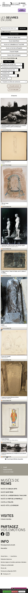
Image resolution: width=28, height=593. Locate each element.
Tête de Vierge (4, 203)
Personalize (22, 591)
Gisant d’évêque (5, 439)
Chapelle (14, 51)
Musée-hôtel (14, 55)
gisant (2, 325)
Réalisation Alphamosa (6, 559)
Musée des (14, 37)
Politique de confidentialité (7, 565)
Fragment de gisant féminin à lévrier (10, 397)
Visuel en (9, 58)
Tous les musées (14, 34)
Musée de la (14, 44)
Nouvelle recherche (14, 86)
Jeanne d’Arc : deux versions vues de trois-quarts (13, 245)
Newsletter (4, 548)
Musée (22, 10)
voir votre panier (15, 89)
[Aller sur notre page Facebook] (2, 534)
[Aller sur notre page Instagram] (7, 534)
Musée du (14, 48)
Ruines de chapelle (6, 356)
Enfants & (6, 519)
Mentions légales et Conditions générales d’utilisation (13, 562)
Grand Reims (14, 556)
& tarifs (8, 545)
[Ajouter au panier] (26, 99)
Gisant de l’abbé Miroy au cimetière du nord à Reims (13, 453)
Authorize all (7, 591)
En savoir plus (24, 5)
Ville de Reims (4, 556)
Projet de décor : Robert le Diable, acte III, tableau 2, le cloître (13, 272)
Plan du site (3, 568)
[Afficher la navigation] (4, 3)
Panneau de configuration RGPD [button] (8, 571)
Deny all (15, 591)
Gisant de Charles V (6, 161)
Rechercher (23, 28)
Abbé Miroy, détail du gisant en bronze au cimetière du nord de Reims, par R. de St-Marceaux (13, 126)
